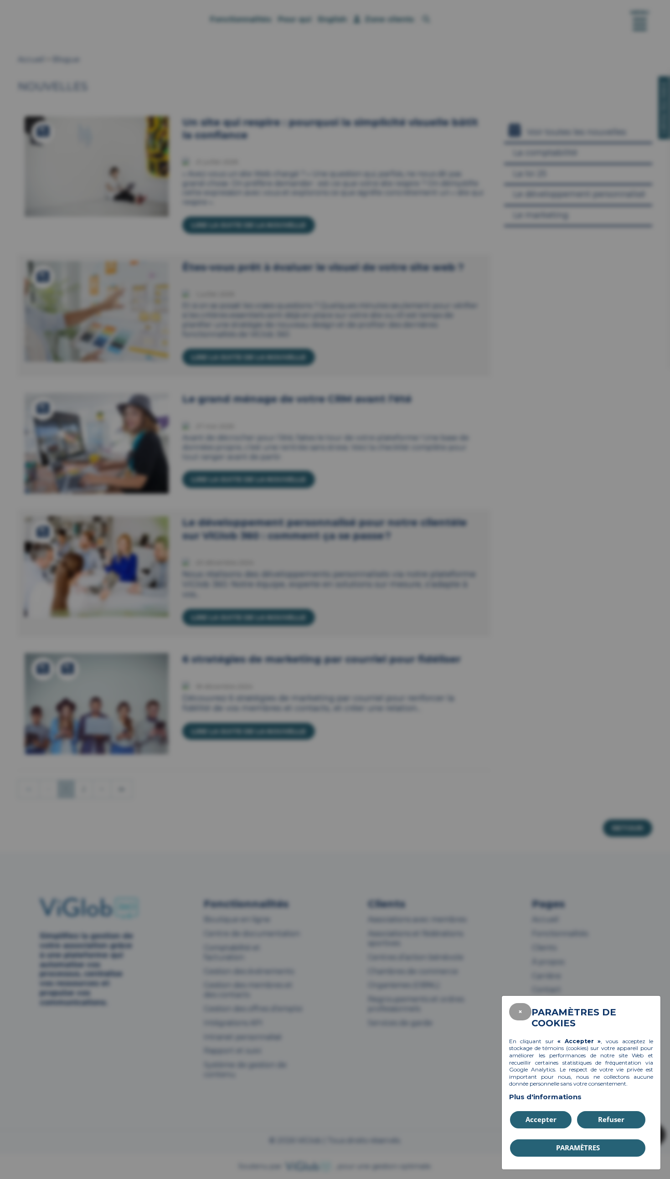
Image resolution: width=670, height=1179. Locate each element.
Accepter (541, 1119)
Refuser (611, 1119)
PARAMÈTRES (578, 1147)
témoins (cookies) (565, 1048)
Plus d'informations (545, 1096)
